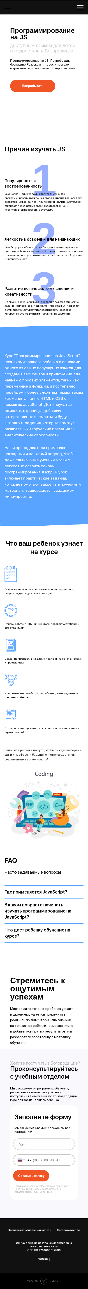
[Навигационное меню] (80, 7)
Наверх (43, 1258)
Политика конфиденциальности (29, 1230)
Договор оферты (68, 1230)
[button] (32, 86)
